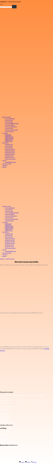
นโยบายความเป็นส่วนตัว (5, 400)
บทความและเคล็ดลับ (4, 431)
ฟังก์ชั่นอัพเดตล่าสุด (4, 439)
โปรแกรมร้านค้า (4, 411)
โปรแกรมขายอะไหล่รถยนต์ (6, 420)
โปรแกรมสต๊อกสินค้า (5, 409)
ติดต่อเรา (8, 398)
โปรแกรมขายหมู (4, 412)
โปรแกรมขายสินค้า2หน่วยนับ (6, 414)
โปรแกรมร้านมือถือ (4, 416)
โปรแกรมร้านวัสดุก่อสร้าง (6, 417)
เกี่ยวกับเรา (2, 398)
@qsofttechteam (8, 458)
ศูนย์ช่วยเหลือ (3, 434)
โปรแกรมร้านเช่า (4, 419)
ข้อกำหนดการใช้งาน (5, 403)
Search (1, 4)
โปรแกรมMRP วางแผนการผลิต (7, 422)
